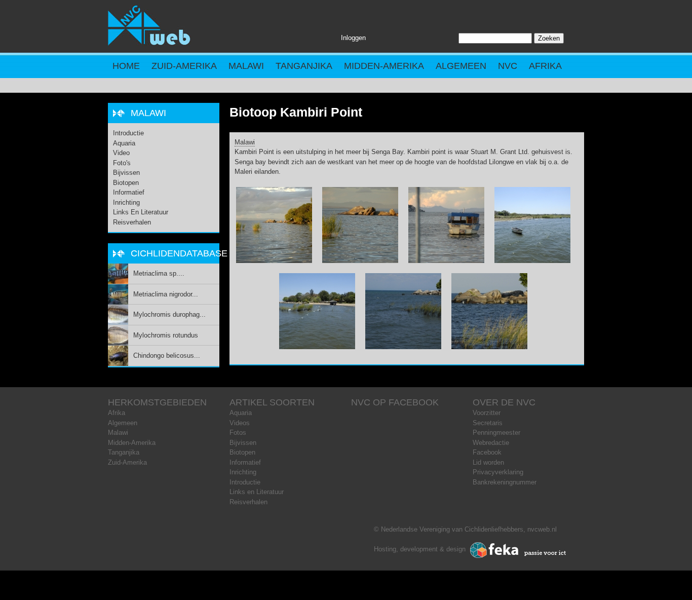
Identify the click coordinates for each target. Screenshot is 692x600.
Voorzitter (487, 413)
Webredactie (491, 442)
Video (121, 153)
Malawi (246, 66)
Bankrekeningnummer (504, 482)
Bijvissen (126, 172)
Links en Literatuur (140, 212)
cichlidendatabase (179, 253)
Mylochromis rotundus (165, 335)
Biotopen (126, 182)
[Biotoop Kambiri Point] (274, 261)
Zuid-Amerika (184, 66)
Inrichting (126, 202)
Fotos (237, 432)
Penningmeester (496, 432)
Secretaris (488, 423)
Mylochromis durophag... (169, 314)
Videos (239, 423)
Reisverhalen (132, 222)
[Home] (149, 43)
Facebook (487, 452)
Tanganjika (304, 66)
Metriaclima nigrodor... (165, 294)
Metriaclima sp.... (158, 273)
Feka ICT (518, 550)
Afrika (545, 66)
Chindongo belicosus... (166, 355)
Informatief (128, 192)
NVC (507, 66)
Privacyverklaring (498, 472)
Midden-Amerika (384, 66)
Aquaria (124, 143)
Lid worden (488, 462)
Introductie (128, 133)
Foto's (122, 163)
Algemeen (461, 66)
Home (126, 66)
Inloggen (353, 38)
